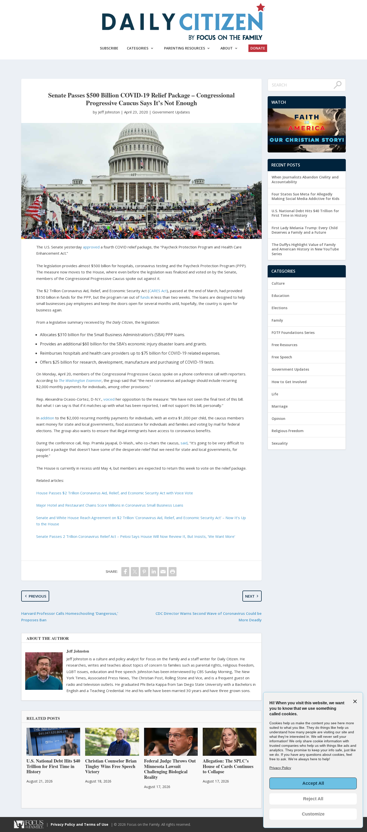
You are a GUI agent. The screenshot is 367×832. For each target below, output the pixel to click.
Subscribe (109, 48)
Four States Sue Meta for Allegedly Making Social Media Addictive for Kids (305, 196)
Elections (279, 307)
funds (145, 297)
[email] (163, 571)
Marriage (280, 406)
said (184, 442)
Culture (278, 283)
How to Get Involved (289, 381)
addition (47, 417)
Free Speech (282, 357)
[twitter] (135, 571)
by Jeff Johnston (107, 111)
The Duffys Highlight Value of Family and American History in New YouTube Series (305, 249)
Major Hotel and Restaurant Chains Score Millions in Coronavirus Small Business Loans (109, 505)
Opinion (278, 418)
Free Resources (284, 344)
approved (91, 246)
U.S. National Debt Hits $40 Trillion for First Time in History (305, 213)
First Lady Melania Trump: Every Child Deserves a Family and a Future (305, 230)
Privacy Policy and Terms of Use (79, 824)
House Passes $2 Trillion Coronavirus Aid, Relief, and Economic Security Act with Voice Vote (114, 492)
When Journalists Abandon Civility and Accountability (305, 179)
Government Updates (171, 111)
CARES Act (158, 290)
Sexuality (280, 443)
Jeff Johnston (77, 651)
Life (275, 394)
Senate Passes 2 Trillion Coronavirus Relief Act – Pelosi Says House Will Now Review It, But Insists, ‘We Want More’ (135, 536)
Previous (37, 596)
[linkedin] (154, 571)
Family (277, 320)
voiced (109, 399)
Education (280, 295)
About (226, 48)
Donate (257, 48)
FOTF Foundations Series (293, 332)
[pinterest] (144, 571)
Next (250, 596)
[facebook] (125, 571)
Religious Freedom (288, 430)
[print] (173, 571)
